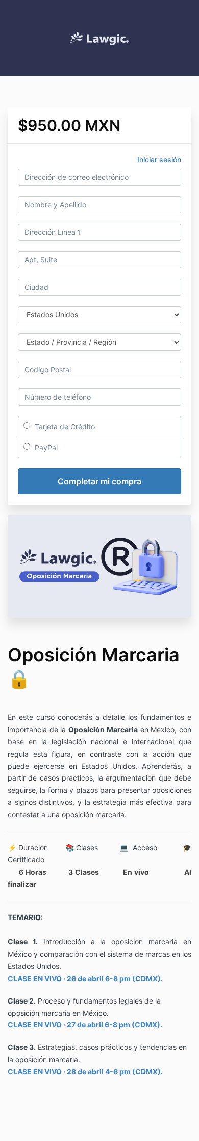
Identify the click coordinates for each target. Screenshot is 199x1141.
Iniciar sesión (159, 159)
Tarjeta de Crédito (64, 426)
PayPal (45, 447)
